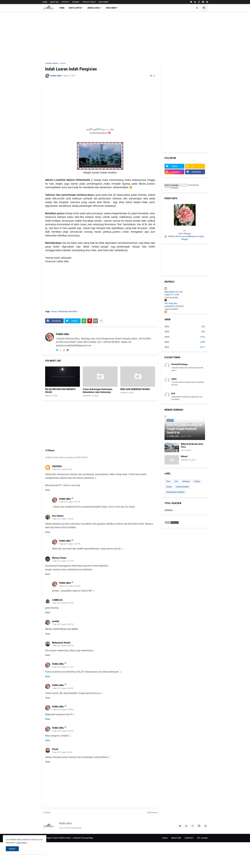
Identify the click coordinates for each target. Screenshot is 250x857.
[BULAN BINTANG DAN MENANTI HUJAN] (62, 376)
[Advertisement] (125, 35)
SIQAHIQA (57, 466)
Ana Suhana (58, 515)
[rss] (195, 2)
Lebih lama (152, 812)
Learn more (21, 842)
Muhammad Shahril (61, 642)
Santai (63, 63)
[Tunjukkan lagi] (101, 320)
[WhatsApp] (83, 320)
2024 (184, 337)
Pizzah (55, 749)
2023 (184, 342)
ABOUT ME (54, 2)
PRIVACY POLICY (89, 2)
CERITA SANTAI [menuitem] (75, 8)
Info (176, 481)
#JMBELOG (57, 600)
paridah (55, 621)
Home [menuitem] (62, 8)
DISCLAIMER (103, 2)
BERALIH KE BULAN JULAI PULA (192, 445)
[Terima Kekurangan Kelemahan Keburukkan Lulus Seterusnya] (100, 376)
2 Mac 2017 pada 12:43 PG (62, 688)
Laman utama (51, 63)
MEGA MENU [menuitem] (111, 8)
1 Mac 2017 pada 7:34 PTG (62, 624)
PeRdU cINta (62, 334)
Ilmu (168, 481)
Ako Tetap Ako (170, 303)
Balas (47, 490)
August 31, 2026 (171, 294)
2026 (184, 326)
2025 (184, 331)
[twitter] (191, 2)
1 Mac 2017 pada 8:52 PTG (62, 646)
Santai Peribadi (182, 487)
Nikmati (184, 456)
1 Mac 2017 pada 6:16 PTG (62, 603)
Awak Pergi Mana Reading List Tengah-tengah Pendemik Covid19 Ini (184, 428)
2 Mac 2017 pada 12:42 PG (69, 586)
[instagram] (199, 2)
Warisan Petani (59, 558)
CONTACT (65, 2)
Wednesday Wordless (67, 311)
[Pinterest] (89, 320)
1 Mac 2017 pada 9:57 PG (62, 469)
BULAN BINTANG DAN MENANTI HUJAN (60, 391)
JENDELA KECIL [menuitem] (93, 8)
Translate (174, 188)
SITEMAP (75, 2)
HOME (44, 2)
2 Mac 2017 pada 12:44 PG (62, 710)
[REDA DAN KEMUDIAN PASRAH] (137, 376)
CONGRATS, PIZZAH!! (174, 306)
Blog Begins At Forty (173, 292)
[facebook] (203, 2)
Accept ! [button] (12, 849)
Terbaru (47, 812)
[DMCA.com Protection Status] (171, 523)
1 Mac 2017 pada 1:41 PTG (62, 561)
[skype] (207, 2)
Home (165, 838)
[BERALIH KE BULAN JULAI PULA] (171, 447)
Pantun (197, 481)
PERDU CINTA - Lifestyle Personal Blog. (76, 838)
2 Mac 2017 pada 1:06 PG (62, 752)
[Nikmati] (171, 460)
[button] (197, 8)
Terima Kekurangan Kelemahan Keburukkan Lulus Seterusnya (97, 391)
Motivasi (186, 481)
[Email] (95, 320)
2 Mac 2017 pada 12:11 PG (62, 667)
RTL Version (202, 838)
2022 (184, 347)
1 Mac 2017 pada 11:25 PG (62, 519)
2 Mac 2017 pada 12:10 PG (69, 502)
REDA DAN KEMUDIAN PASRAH (135, 389)
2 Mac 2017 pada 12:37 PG (69, 544)
